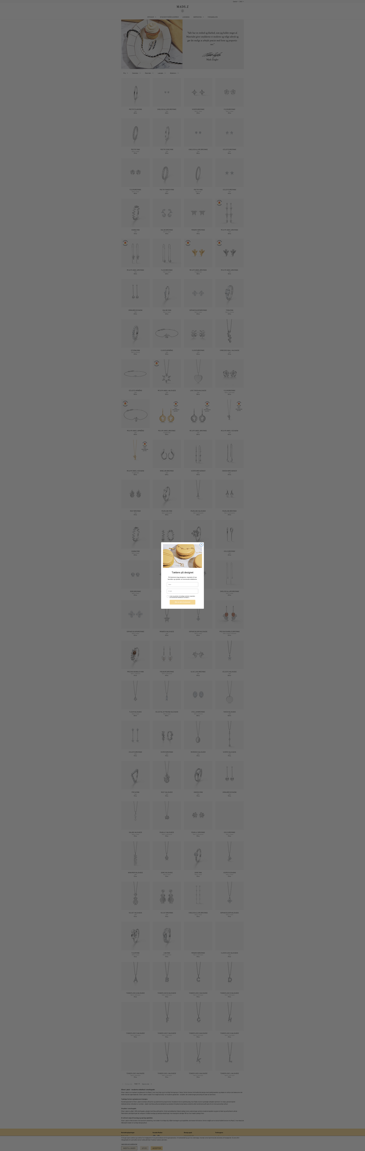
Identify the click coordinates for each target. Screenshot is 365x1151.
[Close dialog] (201, 544)
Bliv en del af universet (182, 602)
